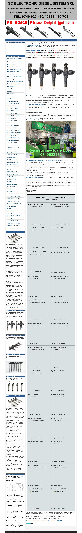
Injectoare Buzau (9, 91)
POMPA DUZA (37, 40)
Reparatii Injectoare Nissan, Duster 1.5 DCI (13, 74)
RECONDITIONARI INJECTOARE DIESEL (13, 223)
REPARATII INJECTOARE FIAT (12, 135)
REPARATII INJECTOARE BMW (12, 122)
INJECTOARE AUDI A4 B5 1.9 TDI (12, 161)
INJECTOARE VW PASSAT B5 (12, 181)
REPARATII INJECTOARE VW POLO (13, 106)
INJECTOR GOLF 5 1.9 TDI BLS (12, 179)
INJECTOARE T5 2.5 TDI (11, 169)
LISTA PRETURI (25, 40)
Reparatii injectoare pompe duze (32, 118)
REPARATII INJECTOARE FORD (12, 120)
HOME (13, 40)
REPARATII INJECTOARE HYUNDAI (13, 140)
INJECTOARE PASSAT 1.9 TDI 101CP (13, 174)
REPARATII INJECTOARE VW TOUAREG (13, 105)
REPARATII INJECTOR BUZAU (12, 211)
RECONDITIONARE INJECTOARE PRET (13, 225)
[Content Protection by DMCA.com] (29, 523)
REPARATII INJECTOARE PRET (12, 149)
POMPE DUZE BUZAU (10, 205)
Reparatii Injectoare (10, 96)
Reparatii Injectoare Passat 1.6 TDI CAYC (13, 71)
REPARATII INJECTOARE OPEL (12, 118)
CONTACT (31, 40)
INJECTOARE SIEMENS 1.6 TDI (12, 152)
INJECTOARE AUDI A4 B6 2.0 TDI (12, 164)
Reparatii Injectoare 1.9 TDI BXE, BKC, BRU (14, 66)
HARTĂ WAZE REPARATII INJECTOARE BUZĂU (15, 228)
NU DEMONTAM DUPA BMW (11, 176)
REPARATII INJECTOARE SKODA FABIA (13, 113)
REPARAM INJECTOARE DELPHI (12, 220)
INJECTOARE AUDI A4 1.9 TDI (12, 157)
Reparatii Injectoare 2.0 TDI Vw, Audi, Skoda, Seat (15, 81)
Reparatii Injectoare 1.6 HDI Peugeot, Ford (13, 61)
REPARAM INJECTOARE (11, 213)
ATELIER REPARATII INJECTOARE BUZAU (14, 203)
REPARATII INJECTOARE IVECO (12, 123)
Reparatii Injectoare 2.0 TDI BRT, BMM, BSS (14, 62)
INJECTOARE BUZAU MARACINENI (13, 210)
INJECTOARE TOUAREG (11, 186)
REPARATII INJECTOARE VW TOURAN (13, 103)
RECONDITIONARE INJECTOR (12, 154)
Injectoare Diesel (9, 98)
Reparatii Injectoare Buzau (11, 93)
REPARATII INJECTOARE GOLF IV (12, 108)
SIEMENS (49, 40)
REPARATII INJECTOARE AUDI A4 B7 (13, 100)
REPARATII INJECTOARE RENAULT (13, 125)
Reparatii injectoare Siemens (11, 79)
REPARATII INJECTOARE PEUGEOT (13, 130)
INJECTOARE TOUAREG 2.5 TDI (12, 167)
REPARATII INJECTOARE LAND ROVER (13, 144)
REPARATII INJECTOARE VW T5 (12, 101)
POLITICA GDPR (9, 208)
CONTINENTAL (44, 40)
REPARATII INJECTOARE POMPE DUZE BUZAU (15, 193)
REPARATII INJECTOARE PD (11, 206)
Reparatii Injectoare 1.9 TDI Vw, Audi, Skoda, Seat (15, 76)
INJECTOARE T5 (9, 188)
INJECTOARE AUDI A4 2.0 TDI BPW (13, 166)
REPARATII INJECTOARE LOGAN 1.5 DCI (14, 132)
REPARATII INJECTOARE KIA (12, 142)
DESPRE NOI (19, 40)
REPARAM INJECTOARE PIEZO (12, 218)
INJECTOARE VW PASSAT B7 (12, 184)
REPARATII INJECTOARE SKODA (12, 145)
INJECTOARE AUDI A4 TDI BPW (12, 159)
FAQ (68, 40)
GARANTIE (8, 40)
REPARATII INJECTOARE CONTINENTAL (13, 227)
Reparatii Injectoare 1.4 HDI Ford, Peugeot (13, 84)
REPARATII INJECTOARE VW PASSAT (13, 115)
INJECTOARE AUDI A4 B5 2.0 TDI (12, 162)
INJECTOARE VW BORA (11, 189)
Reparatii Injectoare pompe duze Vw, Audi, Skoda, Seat (40, 43)
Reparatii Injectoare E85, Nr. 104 (12, 64)
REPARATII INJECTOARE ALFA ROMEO (13, 137)
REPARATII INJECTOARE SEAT (12, 127)
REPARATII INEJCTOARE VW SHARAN (13, 110)
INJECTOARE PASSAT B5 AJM (12, 171)
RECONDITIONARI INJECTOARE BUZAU (13, 198)
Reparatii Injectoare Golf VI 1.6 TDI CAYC (13, 83)
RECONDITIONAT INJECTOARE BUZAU (13, 201)
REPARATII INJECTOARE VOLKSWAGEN (14, 128)
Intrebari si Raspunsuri (10, 88)
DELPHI (63, 40)
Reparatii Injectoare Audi (10, 67)
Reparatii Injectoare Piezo (11, 86)
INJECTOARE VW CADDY (11, 191)
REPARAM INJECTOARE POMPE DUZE (13, 215)
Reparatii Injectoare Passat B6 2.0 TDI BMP (14, 69)
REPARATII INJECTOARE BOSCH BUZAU (14, 196)
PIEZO (59, 40)
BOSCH (54, 40)
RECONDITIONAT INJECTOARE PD (13, 147)
